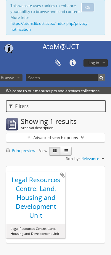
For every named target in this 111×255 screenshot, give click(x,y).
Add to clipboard (62, 175)
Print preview (23, 150)
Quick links (72, 63)
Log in (94, 62)
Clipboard (57, 63)
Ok (87, 7)
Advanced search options (55, 137)
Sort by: (73, 158)
